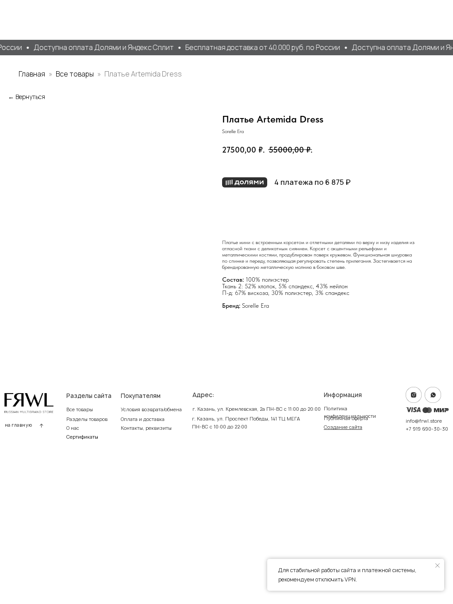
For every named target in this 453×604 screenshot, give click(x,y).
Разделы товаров (86, 419)
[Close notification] (437, 565)
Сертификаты (82, 437)
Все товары (75, 74)
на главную (18, 425)
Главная (32, 74)
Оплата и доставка (143, 419)
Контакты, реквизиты (146, 428)
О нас (72, 428)
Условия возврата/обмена (151, 409)
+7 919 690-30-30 (427, 429)
